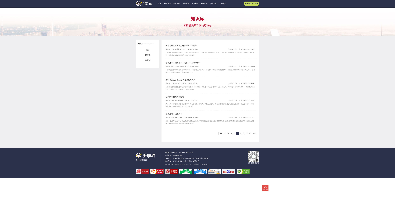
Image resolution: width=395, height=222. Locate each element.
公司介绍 (223, 3)
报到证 (147, 55)
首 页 (159, 3)
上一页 (227, 133)
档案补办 (167, 3)
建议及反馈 (187, 164)
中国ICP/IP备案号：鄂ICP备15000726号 (179, 152)
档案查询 (176, 3)
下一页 (248, 133)
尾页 (254, 133)
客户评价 (195, 3)
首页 (220, 133)
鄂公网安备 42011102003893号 (174, 164)
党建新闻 (213, 3)
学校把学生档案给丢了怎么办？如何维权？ (183, 63)
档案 (147, 50)
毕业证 (147, 60)
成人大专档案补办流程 (175, 97)
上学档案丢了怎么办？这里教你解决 (180, 80)
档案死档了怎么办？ (174, 114)
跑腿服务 (186, 3)
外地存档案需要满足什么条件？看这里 (181, 46)
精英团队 (204, 3)
